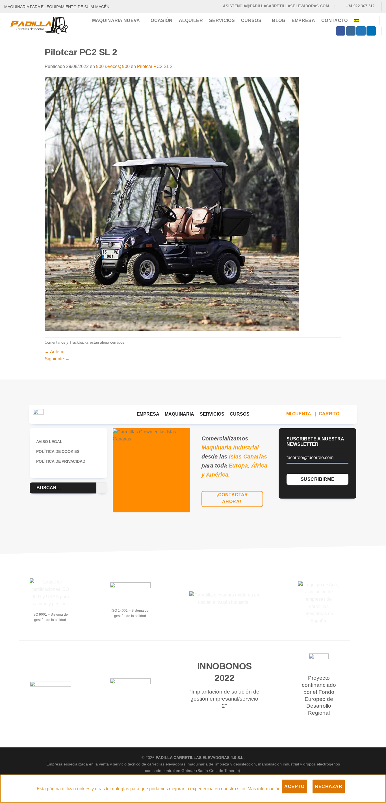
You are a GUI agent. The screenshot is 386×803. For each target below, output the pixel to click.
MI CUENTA (298, 413)
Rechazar (328, 786)
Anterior (55, 351)
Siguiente (57, 358)
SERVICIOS (212, 414)
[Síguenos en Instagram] (350, 31)
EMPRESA (148, 414)
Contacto (334, 20)
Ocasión (161, 20)
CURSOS (239, 414)
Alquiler (191, 20)
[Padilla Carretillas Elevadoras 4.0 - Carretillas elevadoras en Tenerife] (39, 25)
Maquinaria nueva (116, 20)
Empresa (303, 20)
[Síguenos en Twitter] (361, 31)
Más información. (265, 788)
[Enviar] (101, 487)
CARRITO (329, 413)
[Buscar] (372, 20)
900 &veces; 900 (113, 66)
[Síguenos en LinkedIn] (371, 31)
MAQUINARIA (179, 414)
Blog (278, 20)
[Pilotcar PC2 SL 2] (172, 203)
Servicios (222, 20)
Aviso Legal (49, 441)
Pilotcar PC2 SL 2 (155, 66)
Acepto (294, 786)
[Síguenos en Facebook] (340, 31)
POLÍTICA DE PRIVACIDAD (60, 461)
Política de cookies (57, 451)
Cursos (251, 20)
